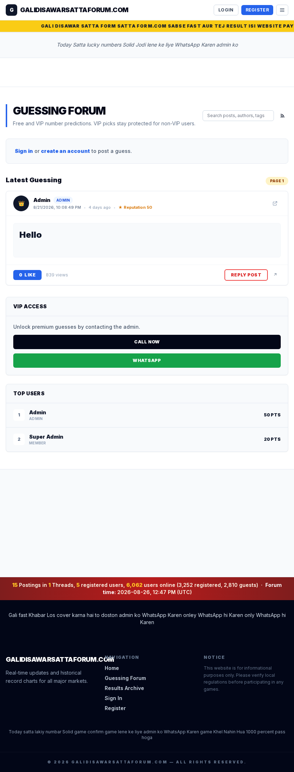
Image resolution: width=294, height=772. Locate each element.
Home (112, 668)
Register (257, 10)
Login (226, 10)
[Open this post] (275, 203)
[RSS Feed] (282, 115)
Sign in (24, 151)
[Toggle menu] (282, 10)
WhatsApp (147, 360)
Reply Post (246, 275)
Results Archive (124, 688)
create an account (65, 151)
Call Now (147, 341)
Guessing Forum (125, 678)
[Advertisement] (147, 523)
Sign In (113, 698)
